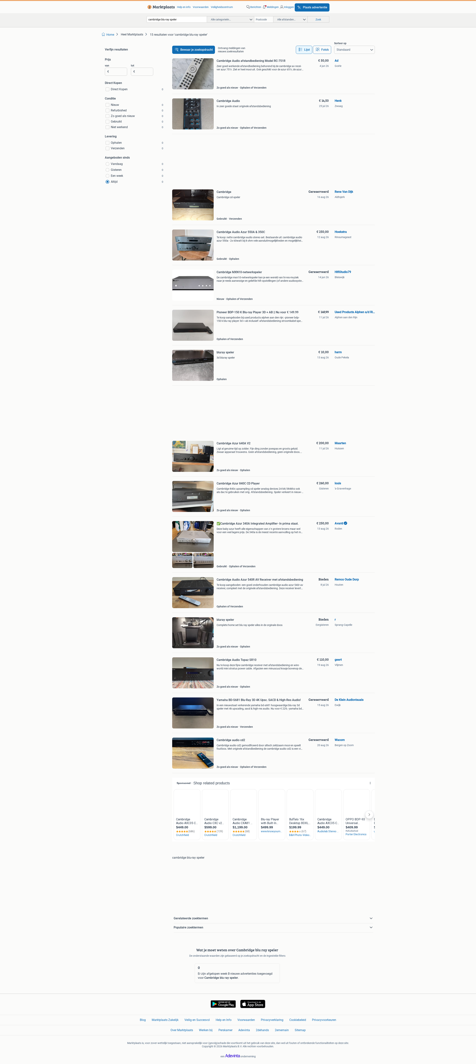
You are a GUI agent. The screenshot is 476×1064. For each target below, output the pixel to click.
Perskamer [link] (225, 1030)
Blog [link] (143, 1020)
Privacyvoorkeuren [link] (324, 1020)
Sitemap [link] (300, 1030)
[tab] (304, 50)
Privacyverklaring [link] (272, 1020)
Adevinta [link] (244, 1030)
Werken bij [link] (206, 1030)
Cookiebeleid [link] (297, 1020)
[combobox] (177, 19)
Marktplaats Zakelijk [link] (165, 1020)
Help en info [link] (184, 7)
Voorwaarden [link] (201, 7)
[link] (160, 7)
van (107, 65)
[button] (270, 7)
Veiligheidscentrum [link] (222, 7)
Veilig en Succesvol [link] (197, 1020)
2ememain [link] (282, 1030)
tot (132, 65)
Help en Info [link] (223, 1020)
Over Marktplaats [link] (182, 1030)
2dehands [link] (262, 1030)
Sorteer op (340, 43)
